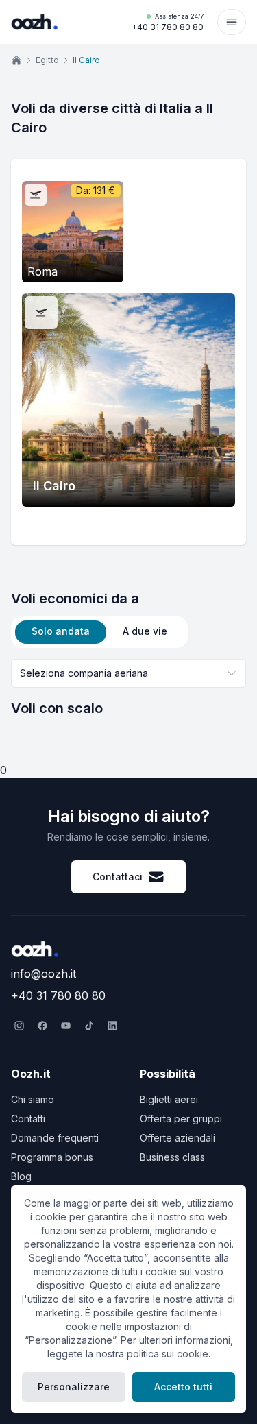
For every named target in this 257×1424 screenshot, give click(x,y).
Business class (172, 1157)
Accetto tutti (183, 1386)
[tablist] (99, 632)
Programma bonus (52, 1157)
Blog (21, 1176)
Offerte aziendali (177, 1138)
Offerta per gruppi (181, 1118)
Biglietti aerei (169, 1099)
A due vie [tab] (145, 631)
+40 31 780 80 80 (168, 22)
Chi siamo (32, 1099)
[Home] (16, 60)
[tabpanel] (128, 688)
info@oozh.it (43, 973)
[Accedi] (231, 22)
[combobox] (128, 673)
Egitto (47, 60)
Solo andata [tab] (61, 631)
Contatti (28, 1118)
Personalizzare (74, 1386)
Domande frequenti (55, 1138)
